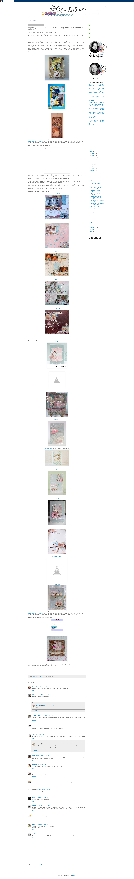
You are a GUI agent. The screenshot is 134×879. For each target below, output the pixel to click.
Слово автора (100, 117)
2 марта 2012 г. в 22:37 (41, 815)
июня (92, 164)
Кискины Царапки (57, 556)
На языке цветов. (95, 206)
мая (92, 166)
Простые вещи (100, 113)
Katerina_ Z (57, 419)
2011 (91, 231)
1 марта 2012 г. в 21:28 (47, 715)
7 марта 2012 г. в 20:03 (42, 833)
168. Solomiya (57, 635)
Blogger (74, 875)
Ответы (35, 702)
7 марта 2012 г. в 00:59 (42, 824)
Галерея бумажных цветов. (35, 141)
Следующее (31, 862)
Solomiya (34, 694)
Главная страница (56, 862)
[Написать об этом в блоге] (48, 676)
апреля (93, 168)
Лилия (33, 815)
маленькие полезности (93, 101)
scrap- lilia (57, 222)
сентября (93, 159)
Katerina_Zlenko (36, 715)
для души (101, 92)
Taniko (57, 83)
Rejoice (57, 341)
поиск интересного (93, 112)
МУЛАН (90, 105)
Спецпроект (91, 119)
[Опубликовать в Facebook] (50, 676)
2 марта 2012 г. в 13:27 (43, 797)
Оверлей (97, 108)
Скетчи (90, 116)
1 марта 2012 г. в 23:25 (41, 764)
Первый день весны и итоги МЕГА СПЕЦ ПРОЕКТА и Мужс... (96, 224)
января (93, 229)
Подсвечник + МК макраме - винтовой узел (97, 204)
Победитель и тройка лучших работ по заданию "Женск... (96, 173)
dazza (56, 370)
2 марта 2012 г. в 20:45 (49, 705)
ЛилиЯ (56, 54)
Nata (57, 390)
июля (92, 162)
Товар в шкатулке (99, 119)
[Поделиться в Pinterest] (52, 676)
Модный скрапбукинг (99, 104)
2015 (91, 146)
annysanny (38, 705)
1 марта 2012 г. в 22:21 (42, 755)
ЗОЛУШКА (102, 96)
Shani (56, 469)
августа (93, 161)
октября (93, 157)
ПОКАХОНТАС (101, 112)
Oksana (33, 824)
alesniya (34, 797)
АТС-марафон (101, 84)
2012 (91, 151)
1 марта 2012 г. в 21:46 (48, 725)
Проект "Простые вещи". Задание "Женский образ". (97, 211)
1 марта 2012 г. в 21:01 (41, 686)
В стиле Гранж (94, 176)
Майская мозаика (99, 99)
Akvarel (57, 112)
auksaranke (57, 308)
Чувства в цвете (94, 123)
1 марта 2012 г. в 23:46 (41, 772)
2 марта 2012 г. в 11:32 (43, 789)
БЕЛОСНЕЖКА (91, 85)
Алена (56, 279)
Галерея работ (97, 88)
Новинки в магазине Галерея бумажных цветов (96, 197)
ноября (93, 155)
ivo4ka (57, 498)
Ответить (34, 690)
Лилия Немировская (36, 781)
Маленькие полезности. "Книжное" (96, 218)
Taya (57, 527)
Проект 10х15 (92, 113)
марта (92, 170)
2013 (91, 149)
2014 (91, 148)
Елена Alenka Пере (57, 147)
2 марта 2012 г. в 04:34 (48, 781)
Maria (58, 193)
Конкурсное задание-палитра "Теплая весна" (97, 188)
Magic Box (102, 123)
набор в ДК (96, 105)
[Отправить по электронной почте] (46, 676)
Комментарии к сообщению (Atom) (45, 864)
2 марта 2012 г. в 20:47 (49, 744)
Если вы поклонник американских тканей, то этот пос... (97, 185)
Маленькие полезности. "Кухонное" (96, 178)
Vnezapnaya (57, 584)
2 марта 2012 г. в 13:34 (44, 805)
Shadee (57, 251)
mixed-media (91, 124)
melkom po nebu (48, 448)
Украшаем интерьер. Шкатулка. (96, 191)
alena (33, 772)
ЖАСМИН (98, 96)
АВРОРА (90, 84)
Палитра (102, 109)
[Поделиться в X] (49, 676)
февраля (93, 227)
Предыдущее (82, 862)
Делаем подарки (93, 92)
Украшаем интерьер (93, 120)
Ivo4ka (33, 833)
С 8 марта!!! (94, 208)
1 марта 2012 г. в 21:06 (43, 694)
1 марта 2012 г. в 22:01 (41, 734)
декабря (93, 153)
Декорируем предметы (98, 91)
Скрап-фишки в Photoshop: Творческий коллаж (97, 215)
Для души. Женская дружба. (95, 194)
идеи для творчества (94, 97)
